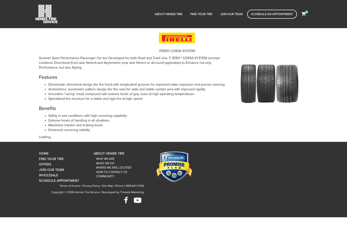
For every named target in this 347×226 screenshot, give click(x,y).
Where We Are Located (113, 168)
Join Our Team (231, 14)
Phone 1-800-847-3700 (129, 185)
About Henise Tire (168, 14)
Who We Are (105, 159)
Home (44, 154)
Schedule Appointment (59, 181)
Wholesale (48, 175)
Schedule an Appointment (272, 14)
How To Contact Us (111, 172)
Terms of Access (70, 185)
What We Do (105, 163)
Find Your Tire (201, 14)
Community (105, 176)
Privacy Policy (91, 185)
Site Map (107, 185)
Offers (45, 164)
